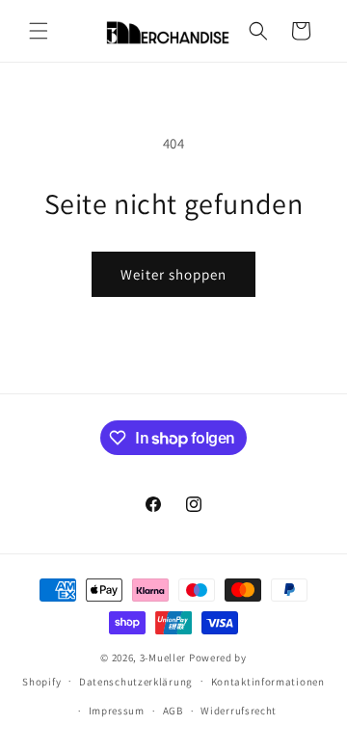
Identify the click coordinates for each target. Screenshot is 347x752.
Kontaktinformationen (268, 681)
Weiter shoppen (173, 274)
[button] (38, 31)
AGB (173, 710)
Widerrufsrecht (238, 710)
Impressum (117, 710)
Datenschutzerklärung (136, 681)
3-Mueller (163, 657)
